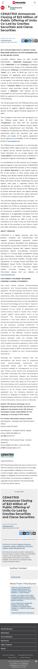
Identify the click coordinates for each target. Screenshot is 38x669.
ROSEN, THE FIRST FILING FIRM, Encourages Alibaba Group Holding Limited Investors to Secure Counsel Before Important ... (23, 598)
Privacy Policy (12, 657)
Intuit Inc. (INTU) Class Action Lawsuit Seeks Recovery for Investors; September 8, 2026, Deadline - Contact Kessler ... (21, 590)
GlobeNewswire (6, 40)
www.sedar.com (14, 141)
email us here (15, 577)
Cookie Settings (25, 657)
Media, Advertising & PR (17, 548)
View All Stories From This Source (22, 613)
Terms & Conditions (9, 655)
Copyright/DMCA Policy (25, 655)
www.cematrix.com (8, 275)
